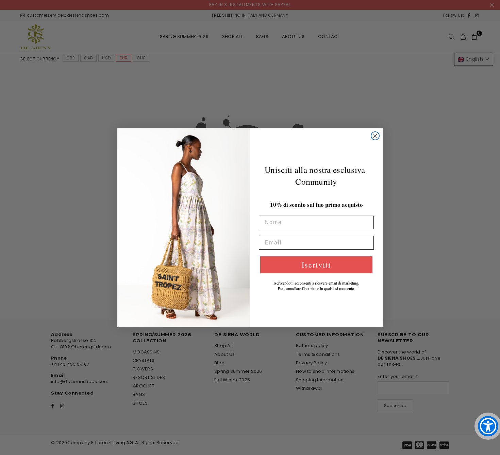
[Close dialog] (375, 136)
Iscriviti (316, 265)
